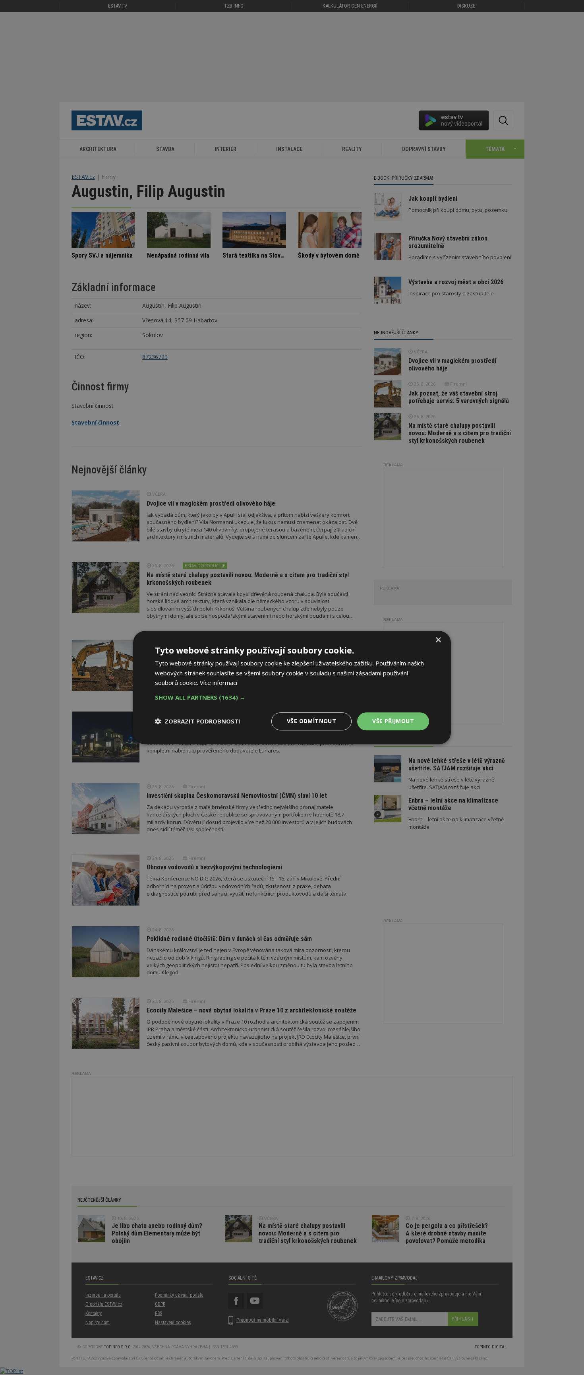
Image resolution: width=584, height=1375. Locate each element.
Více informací (218, 683)
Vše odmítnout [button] (311, 721)
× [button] (438, 640)
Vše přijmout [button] (393, 721)
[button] (292, 697)
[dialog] (292, 687)
